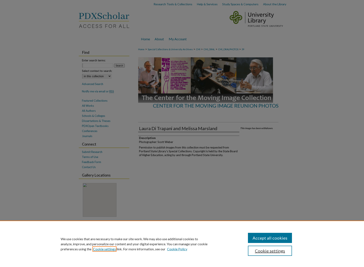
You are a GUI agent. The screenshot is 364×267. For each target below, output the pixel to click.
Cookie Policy (177, 249)
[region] (182, 244)
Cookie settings (104, 249)
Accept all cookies (270, 237)
